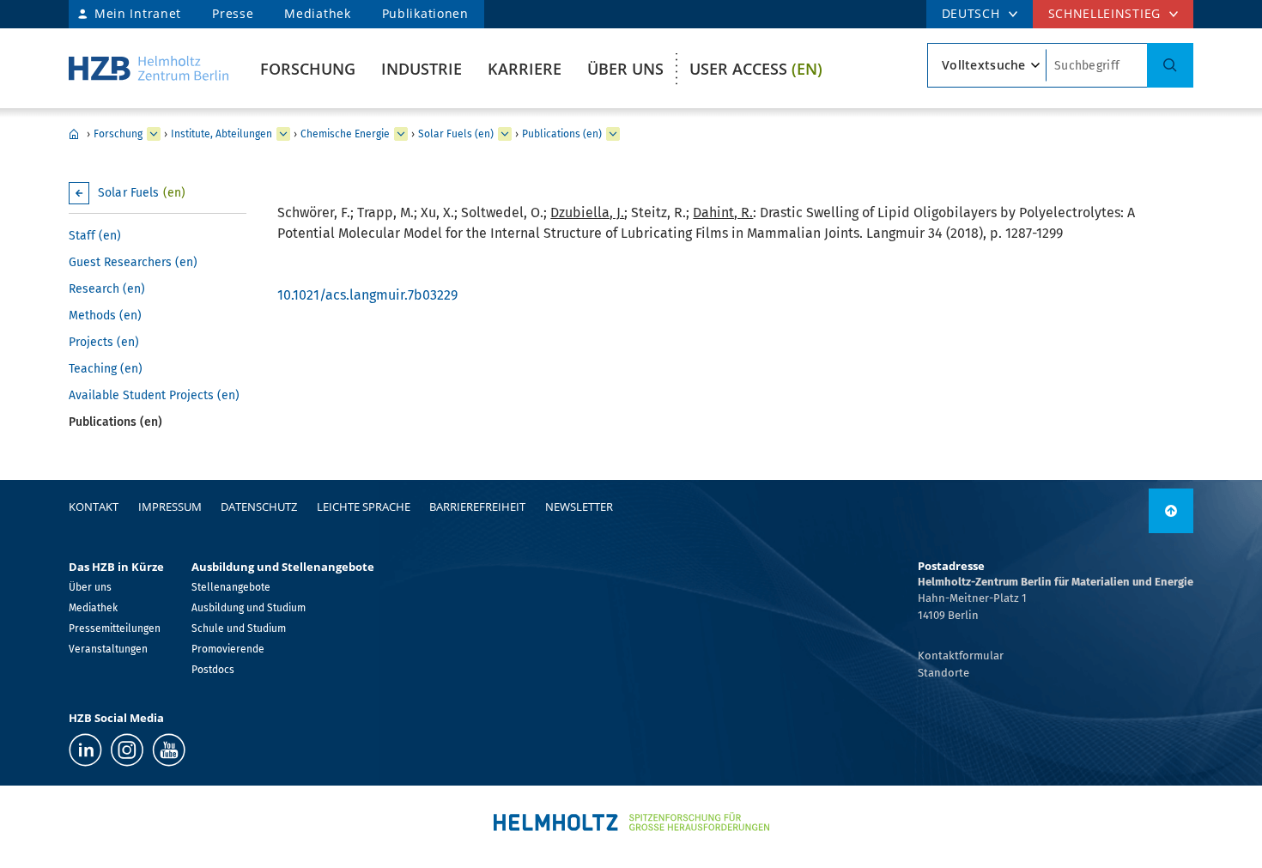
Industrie (421, 68)
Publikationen (425, 13)
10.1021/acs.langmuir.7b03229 (367, 295)
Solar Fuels (141, 192)
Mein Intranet (137, 13)
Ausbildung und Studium (248, 608)
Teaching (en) (106, 368)
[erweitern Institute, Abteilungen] (283, 134)
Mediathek (317, 13)
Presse (232, 13)
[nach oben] (1171, 511)
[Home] (148, 68)
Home (74, 134)
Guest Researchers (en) (133, 262)
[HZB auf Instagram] (127, 750)
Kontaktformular (961, 655)
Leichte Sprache (363, 506)
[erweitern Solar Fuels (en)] (505, 134)
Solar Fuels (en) (456, 134)
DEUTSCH (971, 13)
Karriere (524, 68)
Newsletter (579, 506)
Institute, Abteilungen (221, 134)
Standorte (943, 672)
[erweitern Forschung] (154, 134)
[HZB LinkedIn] (85, 750)
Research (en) (107, 289)
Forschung (307, 68)
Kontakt (93, 506)
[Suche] (1170, 65)
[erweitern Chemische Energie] (401, 134)
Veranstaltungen (108, 649)
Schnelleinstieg (1105, 13)
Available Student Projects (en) (154, 395)
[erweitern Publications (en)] (613, 134)
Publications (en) (562, 134)
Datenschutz (259, 506)
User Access (755, 68)
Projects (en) (104, 342)
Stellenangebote (230, 587)
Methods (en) (105, 315)
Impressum (170, 506)
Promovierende (227, 649)
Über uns (625, 68)
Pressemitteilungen (115, 628)
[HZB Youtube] (168, 750)
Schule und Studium (238, 628)
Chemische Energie (345, 134)
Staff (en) (95, 235)
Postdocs (212, 670)
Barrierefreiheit (477, 506)
